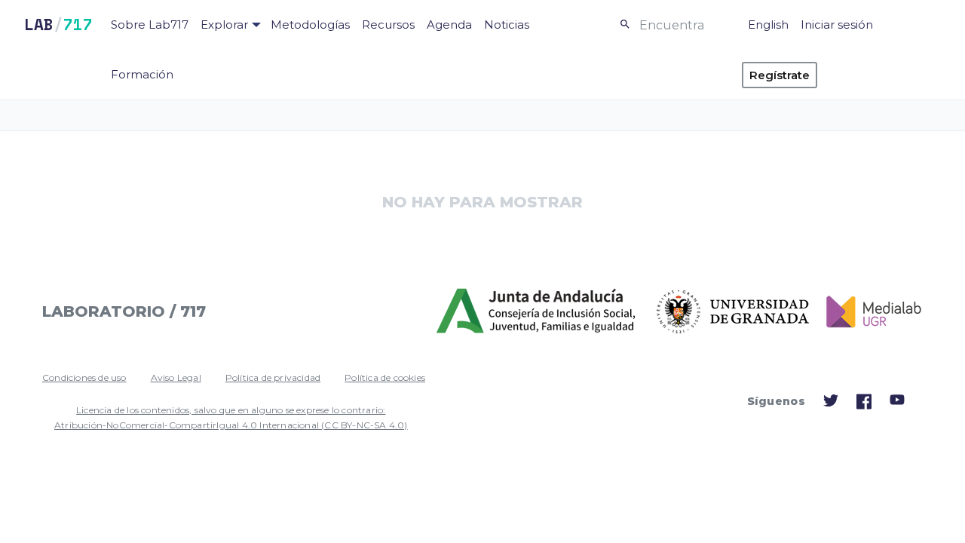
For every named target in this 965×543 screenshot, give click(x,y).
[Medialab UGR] (868, 312)
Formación (142, 74)
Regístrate (779, 75)
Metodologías (310, 24)
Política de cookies (385, 377)
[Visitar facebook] (864, 406)
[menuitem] (150, 25)
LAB (58, 24)
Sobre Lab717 (149, 24)
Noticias (506, 24)
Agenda (449, 24)
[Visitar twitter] (830, 404)
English (768, 24)
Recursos (388, 24)
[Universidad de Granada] (733, 312)
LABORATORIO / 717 (124, 311)
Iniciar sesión (837, 24)
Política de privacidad (272, 377)
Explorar (224, 24)
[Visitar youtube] (897, 402)
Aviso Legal (176, 377)
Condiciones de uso (84, 377)
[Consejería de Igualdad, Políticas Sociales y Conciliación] (537, 311)
